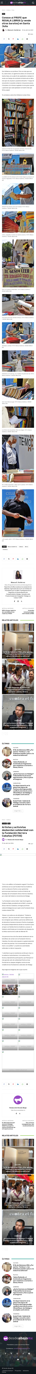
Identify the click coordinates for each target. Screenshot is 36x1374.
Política (18, 685)
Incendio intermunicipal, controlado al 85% (28, 612)
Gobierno (17, 720)
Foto (13, 10)
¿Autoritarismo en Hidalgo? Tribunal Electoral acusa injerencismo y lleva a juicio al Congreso (18, 725)
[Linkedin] (18, 39)
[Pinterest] (13, 39)
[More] (27, 39)
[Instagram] (18, 601)
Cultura (8, 10)
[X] (9, 39)
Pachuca (5, 549)
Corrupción (16, 783)
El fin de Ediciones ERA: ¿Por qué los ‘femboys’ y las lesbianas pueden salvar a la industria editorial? (18, 654)
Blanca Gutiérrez (12, 546)
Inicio (3, 10)
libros (26, 546)
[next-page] (6, 733)
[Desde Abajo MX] (18, 2)
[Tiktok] (23, 1353)
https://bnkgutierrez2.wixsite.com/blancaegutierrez (18, 584)
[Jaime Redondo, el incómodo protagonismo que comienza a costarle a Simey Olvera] (18, 676)
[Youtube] (18, 1359)
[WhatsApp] (22, 39)
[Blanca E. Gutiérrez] (3, 30)
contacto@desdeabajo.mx (22, 1348)
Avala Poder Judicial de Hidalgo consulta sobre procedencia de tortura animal (22, 803)
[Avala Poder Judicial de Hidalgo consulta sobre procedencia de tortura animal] (7, 802)
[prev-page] (3, 733)
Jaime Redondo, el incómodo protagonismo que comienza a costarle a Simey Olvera (18, 690)
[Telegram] (29, 1353)
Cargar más (17, 811)
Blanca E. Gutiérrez (14, 30)
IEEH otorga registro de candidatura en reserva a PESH (9, 612)
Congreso (16, 798)
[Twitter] (11, 1353)
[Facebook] (4, 39)
